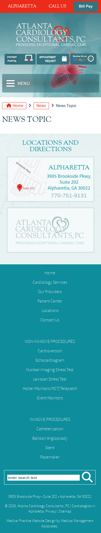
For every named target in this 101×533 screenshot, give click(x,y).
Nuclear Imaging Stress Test (50, 369)
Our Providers (50, 291)
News (41, 105)
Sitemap (65, 511)
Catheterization (49, 429)
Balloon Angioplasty (49, 438)
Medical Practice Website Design (30, 520)
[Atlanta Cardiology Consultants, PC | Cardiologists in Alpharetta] (50, 43)
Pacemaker (50, 457)
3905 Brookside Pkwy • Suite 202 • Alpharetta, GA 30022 (49, 496)
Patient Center (49, 301)
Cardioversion (50, 351)
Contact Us (49, 320)
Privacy (51, 511)
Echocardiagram (50, 360)
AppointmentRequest (47, 59)
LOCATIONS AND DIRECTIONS (50, 146)
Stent (49, 447)
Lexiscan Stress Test (50, 379)
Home (18, 105)
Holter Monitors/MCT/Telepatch (50, 388)
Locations (49, 310)
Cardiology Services (50, 282)
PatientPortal (12, 59)
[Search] (87, 480)
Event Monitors (50, 398)
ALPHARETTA (21, 6)
